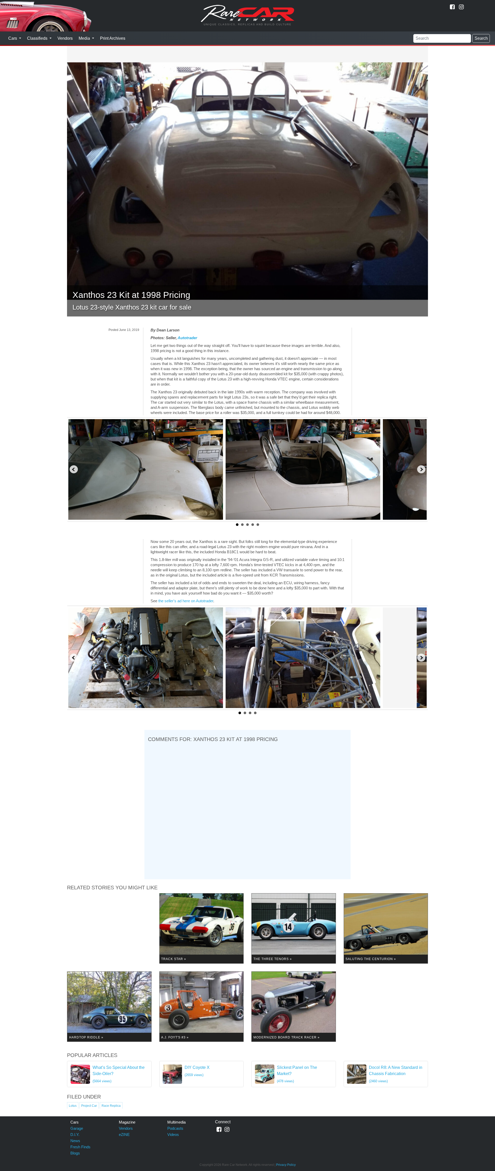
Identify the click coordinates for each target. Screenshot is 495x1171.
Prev (74, 469)
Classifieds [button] (37, 38)
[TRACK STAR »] (202, 928)
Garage (76, 1128)
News (75, 1141)
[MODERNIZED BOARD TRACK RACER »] (294, 1006)
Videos (173, 1134)
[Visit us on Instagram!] (461, 7)
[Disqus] (247, 809)
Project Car (89, 1106)
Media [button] (85, 38)
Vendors (65, 38)
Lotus (73, 1106)
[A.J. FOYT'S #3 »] (202, 1006)
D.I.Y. (74, 1134)
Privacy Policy (286, 1165)
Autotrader (187, 338)
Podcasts (175, 1128)
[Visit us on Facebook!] (452, 7)
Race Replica (111, 1106)
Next (421, 469)
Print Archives (112, 38)
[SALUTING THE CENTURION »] (386, 928)
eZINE (124, 1134)
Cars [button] (13, 38)
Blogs (75, 1153)
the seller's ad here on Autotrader (185, 601)
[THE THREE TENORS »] (294, 928)
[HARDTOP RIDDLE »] (109, 1006)
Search (481, 38)
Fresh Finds (80, 1147)
